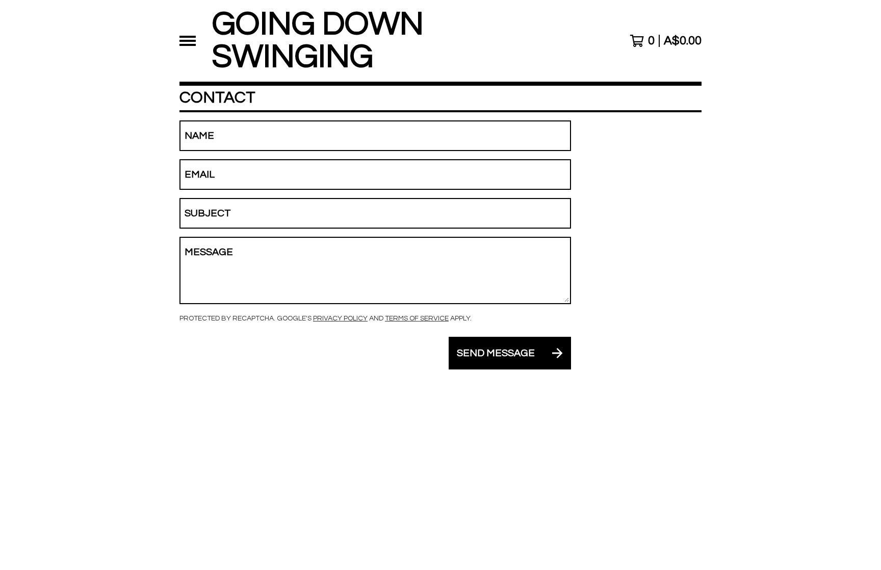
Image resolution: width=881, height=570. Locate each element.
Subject (208, 213)
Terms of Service (417, 318)
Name (199, 136)
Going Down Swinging (318, 40)
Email (200, 174)
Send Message (496, 353)
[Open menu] (187, 41)
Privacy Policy (340, 318)
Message (209, 252)
